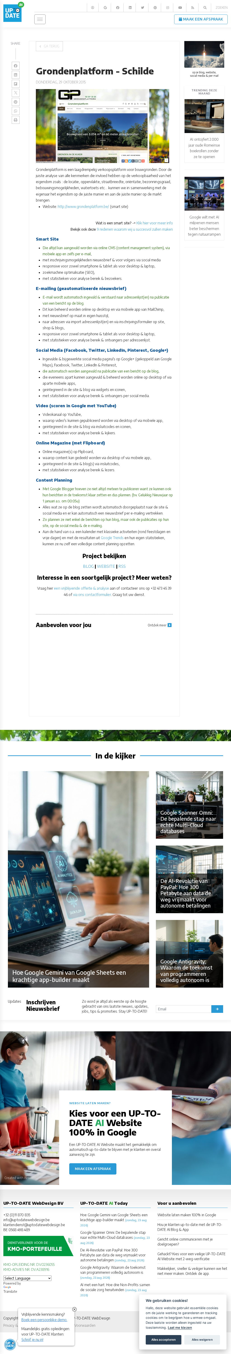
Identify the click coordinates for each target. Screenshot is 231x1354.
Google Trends (112, 538)
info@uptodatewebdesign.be (26, 1220)
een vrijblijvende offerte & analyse (81, 588)
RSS (122, 566)
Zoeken (222, 7)
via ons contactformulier (92, 594)
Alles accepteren (163, 1339)
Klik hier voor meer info (154, 223)
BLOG (88, 566)
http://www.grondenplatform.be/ (83, 206)
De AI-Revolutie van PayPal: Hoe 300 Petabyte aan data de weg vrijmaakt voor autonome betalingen (113, 1255)
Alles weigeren (202, 1339)
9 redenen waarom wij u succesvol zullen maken (135, 229)
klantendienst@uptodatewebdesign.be (34, 1225)
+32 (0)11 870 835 (16, 1215)
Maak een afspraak (93, 1169)
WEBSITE (106, 566)
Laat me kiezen (180, 1327)
